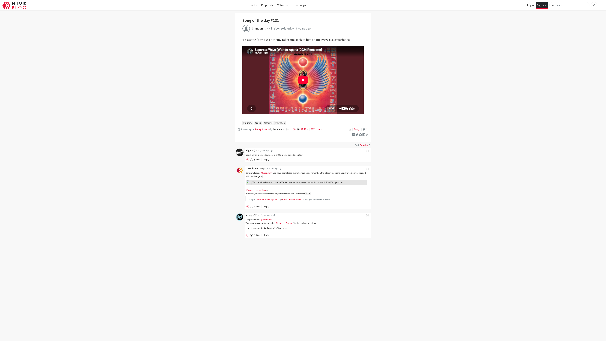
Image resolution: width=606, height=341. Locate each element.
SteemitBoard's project (268, 199)
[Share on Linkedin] (363, 134)
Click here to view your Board (256, 190)
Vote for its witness (292, 199)
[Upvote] (295, 129)
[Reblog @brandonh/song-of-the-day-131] (350, 129)
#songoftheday (284, 28)
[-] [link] (367, 150)
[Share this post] (367, 134)
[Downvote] (298, 129)
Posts (253, 5)
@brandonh (266, 172)
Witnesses (283, 5)
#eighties (280, 122)
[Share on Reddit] (360, 134)
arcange (252, 215)
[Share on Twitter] (357, 134)
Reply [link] (356, 129)
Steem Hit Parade (284, 223)
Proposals (267, 5)
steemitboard (255, 168)
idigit (250, 150)
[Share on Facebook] (353, 134)
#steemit (268, 122)
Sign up (541, 5)
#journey (247, 122)
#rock (258, 122)
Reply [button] (266, 159)
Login (530, 5)
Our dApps (300, 5)
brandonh (260, 28)
